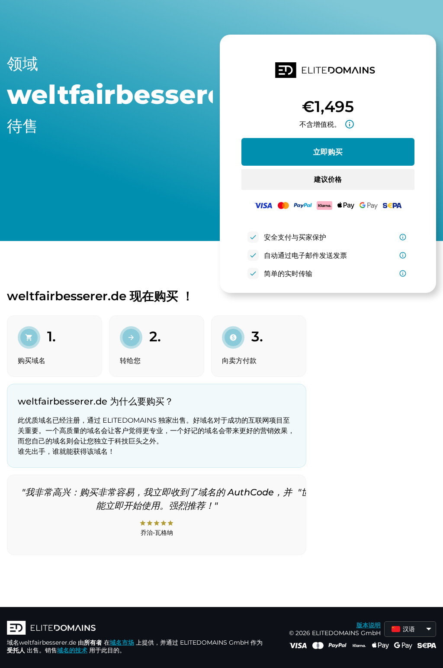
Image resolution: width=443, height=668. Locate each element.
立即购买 (328, 152)
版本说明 (368, 625)
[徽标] (136, 628)
